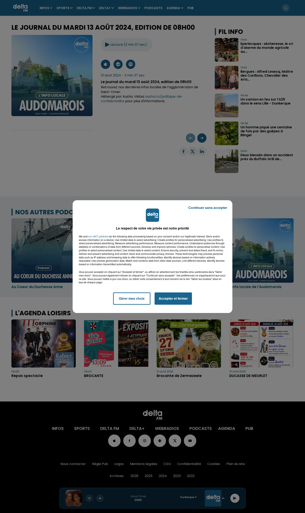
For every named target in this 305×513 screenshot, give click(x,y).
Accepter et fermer (173, 298)
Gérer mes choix (132, 298)
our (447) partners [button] (98, 236)
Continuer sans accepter (207, 207)
